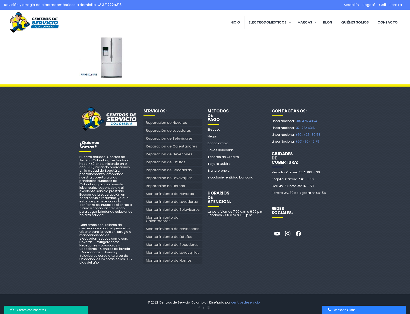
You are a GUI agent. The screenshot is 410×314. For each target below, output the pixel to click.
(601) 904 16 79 (307, 141)
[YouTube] (203, 308)
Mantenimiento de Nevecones (172, 228)
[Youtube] (277, 233)
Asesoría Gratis (344, 310)
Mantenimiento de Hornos (169, 260)
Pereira (396, 4)
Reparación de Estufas (165, 162)
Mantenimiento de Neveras (170, 193)
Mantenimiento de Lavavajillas (172, 252)
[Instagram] (287, 233)
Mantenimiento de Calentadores (162, 219)
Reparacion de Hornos (165, 185)
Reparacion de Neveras (166, 122)
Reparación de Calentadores (171, 146)
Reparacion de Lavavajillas (169, 177)
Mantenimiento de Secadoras (172, 244)
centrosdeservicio (245, 302)
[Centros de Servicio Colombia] (34, 22)
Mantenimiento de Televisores (173, 209)
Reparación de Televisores (169, 138)
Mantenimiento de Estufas (169, 236)
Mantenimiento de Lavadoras (172, 201)
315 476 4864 (306, 121)
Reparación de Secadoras (169, 170)
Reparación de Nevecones (169, 154)
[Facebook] (298, 233)
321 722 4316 (305, 127)
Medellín (351, 4)
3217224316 (112, 4)
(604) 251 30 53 (308, 134)
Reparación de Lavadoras (168, 130)
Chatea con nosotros (31, 310)
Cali (382, 4)
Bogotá (368, 4)
